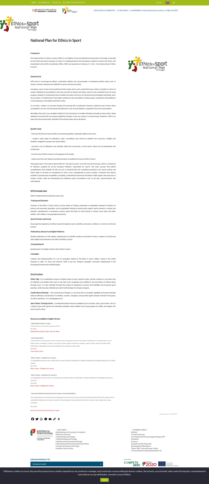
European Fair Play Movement (141, 444)
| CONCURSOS (122, 10)
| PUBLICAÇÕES (171, 10)
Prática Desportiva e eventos (153, 10)
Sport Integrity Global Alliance (141, 446)
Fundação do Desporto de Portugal (67, 446)
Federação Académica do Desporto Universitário (72, 444)
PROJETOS (56, 2)
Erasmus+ (134, 441)
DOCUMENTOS (44, 2)
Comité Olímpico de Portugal (65, 437)
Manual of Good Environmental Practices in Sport (44, 410)
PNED (33, 2)
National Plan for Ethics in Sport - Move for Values (45, 331)
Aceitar (104, 480)
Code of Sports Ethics (36, 351)
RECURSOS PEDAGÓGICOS (74, 2)
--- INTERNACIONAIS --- (139, 430)
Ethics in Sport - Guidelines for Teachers (42, 385)
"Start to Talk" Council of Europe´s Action (144, 448)
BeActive (134, 432)
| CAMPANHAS (136, 10)
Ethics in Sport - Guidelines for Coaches (42, 368)
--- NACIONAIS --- (62, 430)
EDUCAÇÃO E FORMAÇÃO (104, 10)
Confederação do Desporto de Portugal (69, 441)
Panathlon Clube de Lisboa (64, 448)
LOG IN (159, 3)
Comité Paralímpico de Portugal (66, 439)
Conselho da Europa (138, 434)
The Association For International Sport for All (146, 451)
